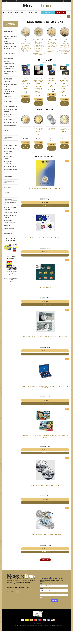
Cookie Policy (30, 621)
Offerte (29, 12)
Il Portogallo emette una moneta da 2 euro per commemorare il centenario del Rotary (64, 48)
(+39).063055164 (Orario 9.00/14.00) (24, 1)
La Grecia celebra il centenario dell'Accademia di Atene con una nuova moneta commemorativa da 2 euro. (39, 48)
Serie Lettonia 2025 (45, 287)
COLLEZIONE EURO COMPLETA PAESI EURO (10, 97)
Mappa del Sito (63, 621)
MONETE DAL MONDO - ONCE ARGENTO (10, 54)
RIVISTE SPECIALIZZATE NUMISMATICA (10, 232)
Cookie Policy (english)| (47, 621)
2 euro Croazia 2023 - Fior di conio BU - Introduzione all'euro (39, 131)
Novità (22, 12)
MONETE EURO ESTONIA (10, 125)
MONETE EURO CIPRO (9, 119)
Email (41, 583)
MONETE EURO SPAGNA (10, 196)
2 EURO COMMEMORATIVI (9, 42)
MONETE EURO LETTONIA (8, 152)
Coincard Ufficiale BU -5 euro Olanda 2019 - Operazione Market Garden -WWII (45, 336)
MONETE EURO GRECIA (10, 142)
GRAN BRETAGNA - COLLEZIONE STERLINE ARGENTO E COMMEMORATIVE (10, 61)
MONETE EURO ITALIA (10, 148)
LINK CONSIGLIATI (9, 228)
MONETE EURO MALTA (10, 166)
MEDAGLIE (7, 225)
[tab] (10, 24)
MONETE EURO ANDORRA (8, 102)
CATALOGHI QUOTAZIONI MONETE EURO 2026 (10, 91)
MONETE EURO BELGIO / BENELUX (10, 110)
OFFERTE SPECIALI (9, 31)
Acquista (26, 96)
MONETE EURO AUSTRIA (10, 106)
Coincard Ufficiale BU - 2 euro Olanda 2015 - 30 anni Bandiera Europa (45, 237)
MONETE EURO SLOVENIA (8, 191)
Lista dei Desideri (48, 12)
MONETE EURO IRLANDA (10, 145)
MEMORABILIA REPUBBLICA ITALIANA (10, 221)
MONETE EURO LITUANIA (8, 157)
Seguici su (10, 591)
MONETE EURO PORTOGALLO (8, 177)
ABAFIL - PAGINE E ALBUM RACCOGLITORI (10, 67)
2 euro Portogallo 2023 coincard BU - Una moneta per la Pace (45, 188)
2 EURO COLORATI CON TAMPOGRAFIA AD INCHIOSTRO (10, 48)
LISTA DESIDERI (26, 100)
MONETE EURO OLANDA (10, 173)
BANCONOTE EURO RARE (10, 212)
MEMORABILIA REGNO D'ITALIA (10, 216)
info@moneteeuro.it (9, 1)
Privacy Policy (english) (38, 621)
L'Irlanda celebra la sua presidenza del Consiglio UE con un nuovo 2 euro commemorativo (52, 46)
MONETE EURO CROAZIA (10, 122)
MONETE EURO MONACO (10, 169)
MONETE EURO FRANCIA (10, 134)
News (16, 12)
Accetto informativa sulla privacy (51, 598)
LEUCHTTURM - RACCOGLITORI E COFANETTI (8, 80)
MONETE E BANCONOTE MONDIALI (10, 208)
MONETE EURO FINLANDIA (8, 129)
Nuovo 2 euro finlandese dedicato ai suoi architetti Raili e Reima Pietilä (26, 48)
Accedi (65, 1)
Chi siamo (9, 12)
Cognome (42, 592)
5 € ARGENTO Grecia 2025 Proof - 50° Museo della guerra (45, 534)
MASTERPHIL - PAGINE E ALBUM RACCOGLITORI (10, 73)
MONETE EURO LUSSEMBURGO (8, 162)
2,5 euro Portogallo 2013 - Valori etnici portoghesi (45, 485)
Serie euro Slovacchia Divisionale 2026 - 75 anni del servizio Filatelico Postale (26, 83)
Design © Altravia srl (56, 621)
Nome (41, 588)
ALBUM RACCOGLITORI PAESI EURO (10, 85)
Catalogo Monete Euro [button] (10, 24)
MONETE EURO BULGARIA (8, 115)
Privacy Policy (24, 621)
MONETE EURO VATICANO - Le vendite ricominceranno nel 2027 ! (10, 202)
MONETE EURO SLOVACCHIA (8, 186)
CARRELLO (60, 12)
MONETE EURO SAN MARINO (9, 181)
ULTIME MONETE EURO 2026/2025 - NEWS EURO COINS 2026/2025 (10, 36)
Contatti (37, 12)
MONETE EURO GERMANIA (8, 138)
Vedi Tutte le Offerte (45, 559)
